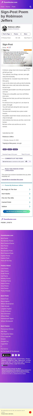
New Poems (4, 246)
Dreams (3, 339)
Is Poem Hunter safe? (18, 362)
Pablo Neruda (5, 306)
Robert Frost (4, 299)
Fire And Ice (4, 349)
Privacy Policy (9, 363)
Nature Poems (5, 283)
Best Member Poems (7, 241)
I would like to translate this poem (12, 179)
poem (4, 149)
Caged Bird (4, 344)
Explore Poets (5, 258)
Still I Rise (4, 331)
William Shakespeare (7, 303)
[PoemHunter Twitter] (16, 355)
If (1, 346)
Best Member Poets (7, 250)
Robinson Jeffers (14, 27)
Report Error (22, 360)
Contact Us (11, 360)
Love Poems (4, 268)
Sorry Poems (5, 286)
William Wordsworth (7, 321)
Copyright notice (11, 358)
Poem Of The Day (6, 260)
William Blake (5, 316)
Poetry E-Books (5, 291)
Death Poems (5, 273)
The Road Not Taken (7, 334)
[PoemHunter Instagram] (19, 355)
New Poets (4, 248)
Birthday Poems (5, 278)
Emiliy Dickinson (6, 311)
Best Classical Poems (7, 243)
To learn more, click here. (7, 413)
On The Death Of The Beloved (10, 351)
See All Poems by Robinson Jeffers (16, 211)
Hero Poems (4, 288)
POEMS (3, 222)
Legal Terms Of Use (19, 363)
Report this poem (26, 154)
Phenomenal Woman (7, 329)
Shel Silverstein (5, 313)
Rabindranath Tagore (7, 318)
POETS (9, 222)
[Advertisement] (16, 399)
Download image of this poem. (10, 154)
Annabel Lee (5, 341)
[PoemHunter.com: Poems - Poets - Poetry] (9, 2)
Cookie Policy (21, 358)
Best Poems (4, 238)
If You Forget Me (6, 336)
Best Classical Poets (7, 253)
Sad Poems (4, 276)
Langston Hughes (6, 308)
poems (9, 149)
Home (2, 6)
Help (16, 360)
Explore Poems (5, 255)
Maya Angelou (5, 301)
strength (15, 149)
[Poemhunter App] (6, 355)
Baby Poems (5, 271)
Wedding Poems (6, 281)
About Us (3, 358)
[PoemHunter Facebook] (13, 355)
